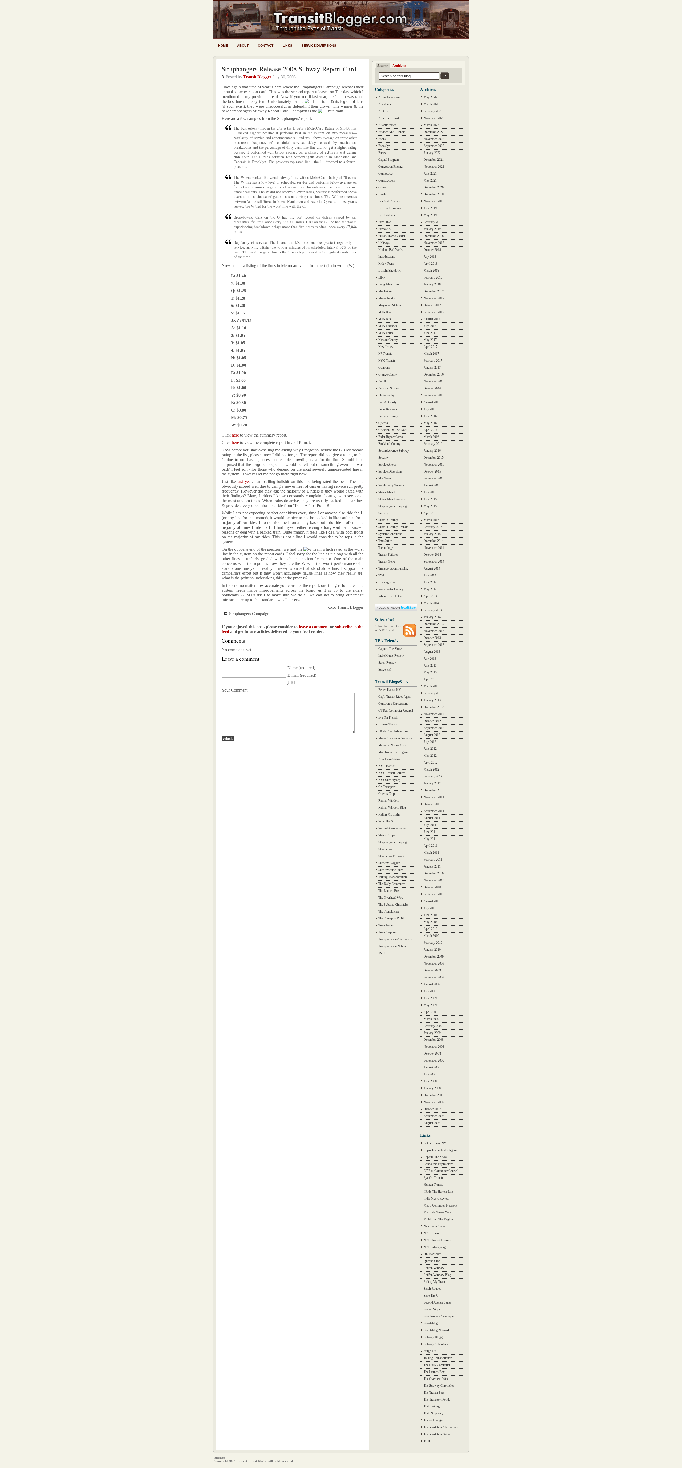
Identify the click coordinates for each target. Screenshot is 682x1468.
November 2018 (434, 243)
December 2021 (434, 160)
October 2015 (432, 471)
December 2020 (434, 187)
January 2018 (432, 284)
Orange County (388, 374)
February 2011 (433, 859)
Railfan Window (388, 800)
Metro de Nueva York (392, 745)
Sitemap (219, 1457)
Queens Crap (386, 794)
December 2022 (434, 132)
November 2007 (434, 1102)
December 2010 (434, 873)
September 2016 (434, 395)
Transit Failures (388, 554)
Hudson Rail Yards (390, 250)
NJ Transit (385, 354)
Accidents (384, 104)
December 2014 (434, 541)
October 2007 (432, 1109)
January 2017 (432, 367)
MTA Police (385, 333)
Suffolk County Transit (393, 527)
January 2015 (432, 534)
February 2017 (433, 360)
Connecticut (385, 173)
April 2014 (430, 596)
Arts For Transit (388, 118)
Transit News (386, 561)
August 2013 (432, 652)
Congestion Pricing (390, 166)
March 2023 (431, 125)
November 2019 (434, 201)
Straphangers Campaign (249, 613)
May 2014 (430, 589)
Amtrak (383, 111)
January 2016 (432, 451)
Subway (383, 513)
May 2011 (430, 839)
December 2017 (434, 291)
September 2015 (434, 478)
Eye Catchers (386, 215)
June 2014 (430, 582)
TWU (381, 575)
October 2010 (432, 887)
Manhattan (385, 291)
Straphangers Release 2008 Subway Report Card (289, 68)
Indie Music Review (391, 656)
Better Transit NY (389, 690)
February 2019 (433, 222)
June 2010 (430, 915)
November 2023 (434, 118)
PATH (382, 381)
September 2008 (434, 1060)
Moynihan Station (389, 305)
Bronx (382, 139)
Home (223, 45)
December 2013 (434, 624)
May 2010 (430, 922)
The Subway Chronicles (393, 904)
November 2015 (434, 464)
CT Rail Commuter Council (395, 710)
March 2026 (431, 104)
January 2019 (432, 229)
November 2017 (434, 298)
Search (382, 66)
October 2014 (432, 554)
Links (287, 45)
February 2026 (433, 111)
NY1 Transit (386, 766)
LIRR (381, 277)
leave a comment (314, 626)
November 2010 (434, 880)
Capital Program (388, 160)
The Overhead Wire (390, 898)
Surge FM (384, 669)
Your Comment (234, 690)
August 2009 (432, 984)
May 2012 (430, 755)
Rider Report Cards (390, 437)
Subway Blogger (389, 863)
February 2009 (433, 1026)
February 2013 (433, 693)
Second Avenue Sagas (392, 828)
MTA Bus (384, 319)
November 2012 (434, 714)
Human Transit (387, 724)
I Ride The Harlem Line (393, 731)
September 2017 (434, 312)
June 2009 (430, 998)
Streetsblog (385, 849)
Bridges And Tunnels (391, 132)
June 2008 (430, 1081)
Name (292, 668)
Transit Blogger (257, 77)
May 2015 (430, 506)
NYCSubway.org (389, 780)
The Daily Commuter (391, 884)
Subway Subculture (390, 870)
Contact (265, 45)
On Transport (386, 787)
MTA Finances (387, 326)
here (235, 435)
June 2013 (430, 665)
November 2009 (434, 963)
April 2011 (430, 846)
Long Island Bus (388, 284)
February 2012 (433, 776)
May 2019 (430, 215)
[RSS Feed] (409, 636)
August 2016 (432, 402)
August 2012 (432, 735)
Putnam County (388, 416)
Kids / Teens (386, 263)
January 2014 (432, 617)
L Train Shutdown (389, 270)
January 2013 (432, 700)
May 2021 (430, 180)
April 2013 (430, 679)
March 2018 (431, 270)
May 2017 (430, 340)
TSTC (382, 953)
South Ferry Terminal (391, 485)
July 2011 (430, 825)
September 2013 (434, 645)
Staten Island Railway (392, 499)
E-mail (293, 675)
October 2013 (432, 638)
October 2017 (432, 305)
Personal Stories (388, 388)
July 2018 (430, 257)
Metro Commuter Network (395, 738)
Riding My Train (389, 814)
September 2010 (434, 894)
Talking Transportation (392, 877)
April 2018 (430, 263)
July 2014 (430, 575)
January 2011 (432, 866)
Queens (383, 423)
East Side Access (389, 201)
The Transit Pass (388, 911)
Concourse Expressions (393, 703)
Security (383, 457)
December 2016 (434, 374)
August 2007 (432, 1123)
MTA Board (385, 312)
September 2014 (434, 561)
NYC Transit (386, 360)
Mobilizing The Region (393, 752)
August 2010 (432, 901)
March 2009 (431, 1019)
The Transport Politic (391, 918)
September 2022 (434, 146)
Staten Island (386, 492)
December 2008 (434, 1040)
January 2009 (432, 1033)
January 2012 (432, 783)
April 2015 (430, 513)
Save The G (385, 821)
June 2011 (430, 832)
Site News (384, 478)
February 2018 (433, 277)
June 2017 (430, 333)
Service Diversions (319, 45)
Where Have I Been (390, 596)
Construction (386, 180)
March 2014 (431, 603)
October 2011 (432, 804)
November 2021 (434, 166)
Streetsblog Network (391, 856)
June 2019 (430, 208)
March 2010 (431, 936)
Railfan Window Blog (392, 807)
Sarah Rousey (387, 662)
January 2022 (432, 153)
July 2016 (430, 409)
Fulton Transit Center (391, 236)
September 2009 (434, 977)
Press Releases (387, 409)
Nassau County (388, 340)
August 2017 (432, 319)
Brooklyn (384, 146)
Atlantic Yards (387, 125)
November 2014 (434, 548)
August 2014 (432, 568)
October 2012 (432, 721)
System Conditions (390, 534)
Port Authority (387, 402)
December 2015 (434, 457)
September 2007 (434, 1116)
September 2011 (434, 811)
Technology (385, 548)
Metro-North (386, 298)
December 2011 (434, 790)
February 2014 (433, 610)
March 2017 (431, 354)
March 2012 (431, 769)
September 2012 (434, 728)
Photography (386, 395)
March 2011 (431, 852)
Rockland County (389, 444)
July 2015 (430, 492)
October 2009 (432, 970)
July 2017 (430, 326)
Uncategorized (387, 582)
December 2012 (434, 707)
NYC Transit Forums (391, 773)
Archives (399, 66)
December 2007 (434, 1095)
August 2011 (432, 818)
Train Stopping (387, 932)
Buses (382, 153)
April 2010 (430, 929)
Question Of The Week (392, 430)
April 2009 (430, 1012)
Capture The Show (390, 649)
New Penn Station (389, 759)
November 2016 (434, 381)
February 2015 (433, 527)
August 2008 (432, 1067)
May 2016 (430, 423)
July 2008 (430, 1074)
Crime (382, 187)
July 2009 (430, 991)
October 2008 (432, 1053)
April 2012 (430, 762)
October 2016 (432, 388)
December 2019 (434, 194)
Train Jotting (386, 925)
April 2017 (430, 347)
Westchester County (390, 589)
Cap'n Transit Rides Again (394, 697)
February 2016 (433, 444)
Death (382, 194)
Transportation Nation (392, 946)
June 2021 (430, 173)
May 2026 (430, 97)
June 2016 (430, 416)
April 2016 (430, 430)
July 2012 (430, 742)
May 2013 (430, 672)
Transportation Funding (393, 568)
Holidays (384, 243)
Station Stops (386, 835)
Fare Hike (384, 222)
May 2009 (430, 1005)
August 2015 (432, 485)
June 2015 (430, 499)
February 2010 (433, 943)
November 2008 (434, 1046)
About (243, 45)
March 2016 (431, 437)
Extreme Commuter (390, 208)
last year (244, 481)
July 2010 (430, 908)
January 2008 (432, 1088)
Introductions (386, 257)
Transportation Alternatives (395, 939)
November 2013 (434, 631)
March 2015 (431, 520)
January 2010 (432, 949)
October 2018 (432, 250)
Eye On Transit (387, 717)
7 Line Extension (389, 97)
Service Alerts (387, 464)
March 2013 (431, 686)
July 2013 (430, 658)
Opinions (384, 367)
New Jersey (385, 347)
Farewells (384, 229)
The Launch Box (388, 891)
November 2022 (434, 139)
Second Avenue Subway (393, 451)
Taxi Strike (385, 541)
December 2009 (434, 956)
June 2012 (430, 749)
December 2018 (434, 236)
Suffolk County (388, 520)
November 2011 (434, 797)
